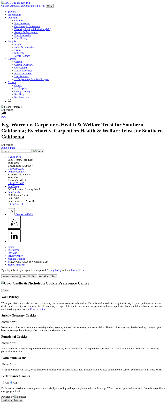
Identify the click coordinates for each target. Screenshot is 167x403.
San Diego (19, 94)
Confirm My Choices (12, 400)
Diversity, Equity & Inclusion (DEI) (32, 29)
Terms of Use (77, 270)
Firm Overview (22, 23)
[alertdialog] (83, 341)
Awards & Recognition (26, 32)
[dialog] (83, 273)
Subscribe (19, 52)
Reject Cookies (29, 276)
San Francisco (21, 97)
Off (15, 382)
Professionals (14, 14)
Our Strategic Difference (27, 26)
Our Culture (20, 67)
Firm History (21, 38)
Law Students (21, 76)
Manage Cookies (16, 258)
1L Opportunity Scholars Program (31, 79)
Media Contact (22, 55)
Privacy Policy (15, 255)
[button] (4, 113)
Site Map (12, 252)
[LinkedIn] (14, 241)
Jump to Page (8, 147)
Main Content (25, 5)
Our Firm (12, 17)
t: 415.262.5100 (16, 204)
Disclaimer (13, 250)
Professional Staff (23, 73)
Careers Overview (23, 64)
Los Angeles (20, 88)
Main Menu (39, 5)
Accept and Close (47, 276)
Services (12, 11)
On (7, 382)
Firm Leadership (22, 35)
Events (17, 50)
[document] (83, 341)
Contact (12, 82)
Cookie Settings (9, 5)
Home (11, 247)
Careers (12, 58)
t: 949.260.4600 (16, 183)
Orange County (22, 91)
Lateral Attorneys (23, 70)
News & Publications (25, 47)
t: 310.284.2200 (16, 168)
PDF (3, 116)
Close (5, 290)
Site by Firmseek (16, 264)
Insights (12, 41)
